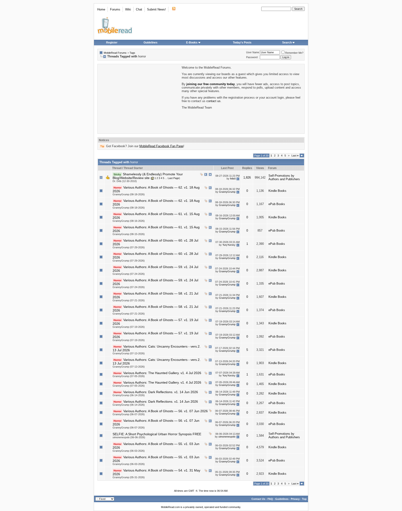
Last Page (173, 178)
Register (111, 42)
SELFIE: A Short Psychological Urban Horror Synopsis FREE (157, 434)
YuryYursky (228, 244)
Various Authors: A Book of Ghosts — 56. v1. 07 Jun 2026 (165, 411)
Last (294, 155)
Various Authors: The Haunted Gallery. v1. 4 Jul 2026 (162, 373)
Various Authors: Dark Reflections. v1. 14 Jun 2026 (160, 392)
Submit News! (156, 9)
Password (252, 57)
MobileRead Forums (115, 52)
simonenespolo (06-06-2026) (129, 437)
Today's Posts (242, 42)
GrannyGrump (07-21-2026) (129, 300)
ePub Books (276, 204)
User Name (252, 52)
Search (287, 42)
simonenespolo (226, 436)
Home (101, 9)
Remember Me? (294, 52)
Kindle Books (277, 190)
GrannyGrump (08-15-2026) (129, 234)
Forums (115, 9)
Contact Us (258, 499)
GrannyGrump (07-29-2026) (129, 247)
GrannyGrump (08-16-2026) (129, 220)
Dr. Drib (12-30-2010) (125, 181)
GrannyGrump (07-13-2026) (129, 353)
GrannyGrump (227, 191)
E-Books (192, 42)
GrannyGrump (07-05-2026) (129, 376)
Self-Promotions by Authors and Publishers (284, 177)
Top (304, 499)
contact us (213, 101)
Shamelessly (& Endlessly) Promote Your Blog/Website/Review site (148, 176)
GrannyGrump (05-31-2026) (129, 477)
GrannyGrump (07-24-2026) (129, 273)
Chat (139, 9)
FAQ (270, 499)
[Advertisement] (139, 98)
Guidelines (150, 42)
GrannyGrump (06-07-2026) (129, 414)
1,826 (247, 177)
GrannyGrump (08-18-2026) (129, 194)
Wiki (128, 9)
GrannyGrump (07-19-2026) (129, 326)
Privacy (295, 499)
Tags (132, 52)
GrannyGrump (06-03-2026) (129, 450)
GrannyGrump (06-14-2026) (129, 395)
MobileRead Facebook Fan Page (161, 146)
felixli (232, 178)
